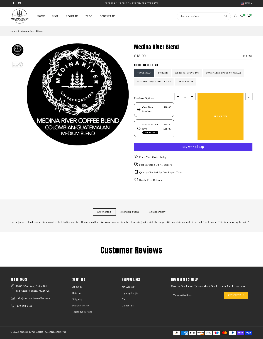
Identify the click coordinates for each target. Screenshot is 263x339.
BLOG (89, 16)
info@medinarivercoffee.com (33, 298)
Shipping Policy (130, 211)
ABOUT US (72, 16)
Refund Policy (157, 211)
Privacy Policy (80, 305)
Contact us (128, 305)
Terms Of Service (82, 312)
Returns (76, 293)
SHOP (55, 16)
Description (104, 211)
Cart (124, 299)
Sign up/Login (130, 293)
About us (77, 287)
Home (14, 31)
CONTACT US (107, 16)
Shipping (77, 299)
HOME (41, 16)
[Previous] (32, 94)
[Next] (122, 94)
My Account (128, 287)
